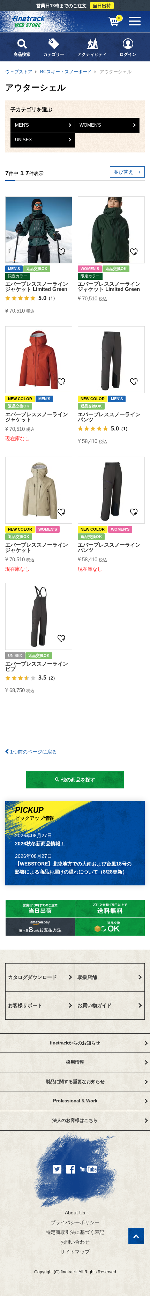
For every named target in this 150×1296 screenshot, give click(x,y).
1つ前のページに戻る (33, 752)
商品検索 (22, 54)
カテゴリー (53, 54)
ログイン (128, 54)
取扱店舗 (87, 977)
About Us (75, 1212)
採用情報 (75, 1062)
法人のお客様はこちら (75, 1120)
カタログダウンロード (32, 977)
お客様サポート (25, 1005)
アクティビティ (92, 54)
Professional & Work (75, 1100)
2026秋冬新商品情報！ (40, 843)
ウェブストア (18, 71)
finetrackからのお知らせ (75, 1043)
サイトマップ (75, 1251)
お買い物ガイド (94, 1005)
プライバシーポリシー (75, 1222)
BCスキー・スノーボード (66, 71)
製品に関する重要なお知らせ (75, 1081)
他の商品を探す (77, 779)
